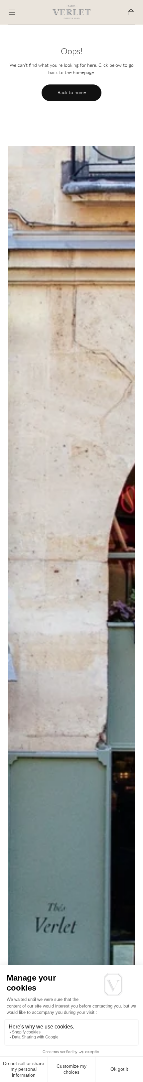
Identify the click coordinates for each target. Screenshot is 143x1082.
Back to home (72, 92)
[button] (12, 12)
